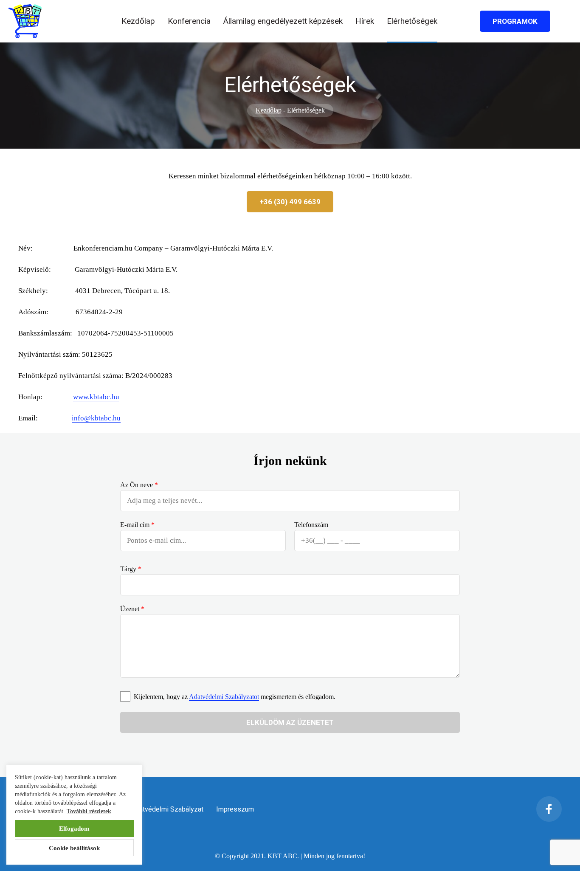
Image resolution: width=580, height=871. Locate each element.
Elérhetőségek (412, 21)
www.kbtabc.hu (96, 397)
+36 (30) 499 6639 (290, 201)
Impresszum (235, 809)
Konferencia (189, 21)
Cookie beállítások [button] (74, 848)
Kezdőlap (138, 21)
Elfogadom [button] (74, 828)
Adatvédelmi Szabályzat (167, 809)
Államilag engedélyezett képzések (283, 21)
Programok (515, 21)
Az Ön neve (139, 484)
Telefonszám (311, 524)
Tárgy (130, 568)
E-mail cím (137, 524)
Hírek (364, 21)
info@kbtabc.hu (96, 418)
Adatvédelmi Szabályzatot (224, 696)
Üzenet (132, 608)
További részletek (89, 811)
